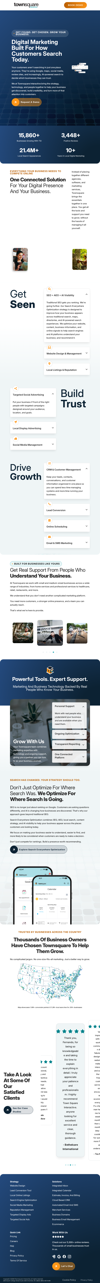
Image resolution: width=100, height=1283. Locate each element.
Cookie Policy (69, 1280)
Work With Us (60, 1232)
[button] (67, 294)
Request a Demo (26, 102)
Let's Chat (63, 1266)
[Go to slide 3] (70, 1165)
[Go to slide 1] (65, 1165)
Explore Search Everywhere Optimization (38, 849)
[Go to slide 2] (68, 1165)
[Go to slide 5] (75, 1165)
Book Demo (75, 5)
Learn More (21, 638)
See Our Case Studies (17, 1110)
